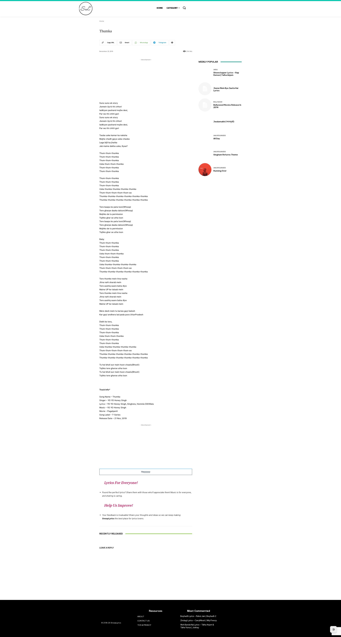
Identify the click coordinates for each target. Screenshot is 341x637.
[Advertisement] (145, 79)
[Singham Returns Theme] (204, 153)
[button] (184, 7)
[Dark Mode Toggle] (333, 629)
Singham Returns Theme (225, 155)
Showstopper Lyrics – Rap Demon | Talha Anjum (226, 73)
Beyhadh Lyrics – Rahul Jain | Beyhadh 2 (198, 616)
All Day (216, 138)
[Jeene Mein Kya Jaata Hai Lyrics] (204, 88)
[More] (172, 42)
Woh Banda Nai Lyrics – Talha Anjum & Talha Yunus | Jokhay (197, 626)
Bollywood (217, 102)
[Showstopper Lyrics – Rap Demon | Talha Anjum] (204, 72)
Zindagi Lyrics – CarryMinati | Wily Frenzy (198, 620)
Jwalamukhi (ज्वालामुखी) (223, 121)
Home (101, 21)
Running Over (220, 171)
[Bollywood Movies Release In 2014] (204, 104)
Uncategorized (219, 135)
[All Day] (204, 137)
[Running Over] (204, 169)
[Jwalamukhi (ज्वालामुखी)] (204, 121)
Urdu (215, 69)
